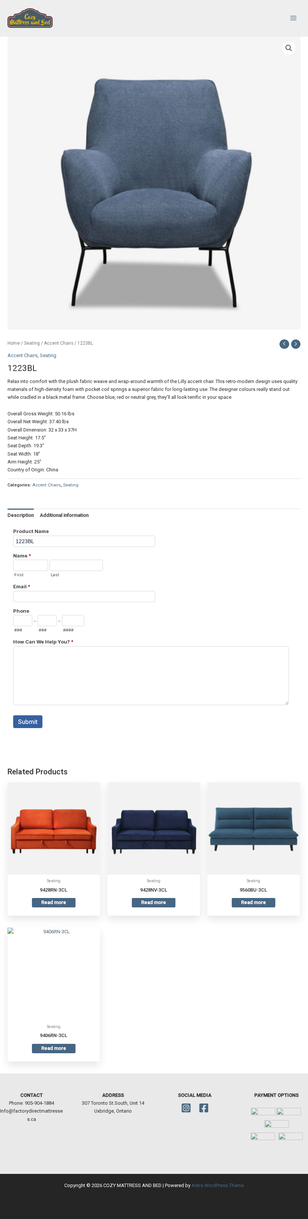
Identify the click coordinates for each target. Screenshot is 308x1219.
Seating (32, 343)
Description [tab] (21, 515)
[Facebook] (204, 1108)
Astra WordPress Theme (218, 1185)
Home (14, 343)
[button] (289, 48)
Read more (53, 902)
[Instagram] (186, 1108)
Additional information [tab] (64, 515)
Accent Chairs (58, 343)
